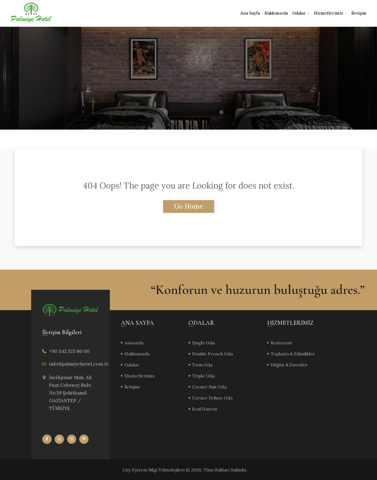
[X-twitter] (59, 439)
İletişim (359, 13)
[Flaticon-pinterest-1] (84, 439)
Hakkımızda (276, 13)
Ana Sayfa (250, 13)
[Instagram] (71, 439)
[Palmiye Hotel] (31, 13)
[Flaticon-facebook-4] (47, 439)
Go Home (188, 206)
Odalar (299, 13)
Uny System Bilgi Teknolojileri (154, 470)
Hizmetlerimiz (328, 13)
